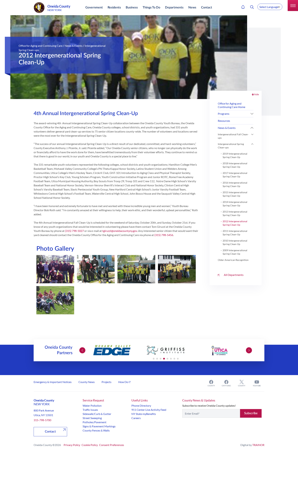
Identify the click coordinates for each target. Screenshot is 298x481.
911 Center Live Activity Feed (148, 409)
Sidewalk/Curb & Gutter (97, 413)
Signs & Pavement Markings (99, 426)
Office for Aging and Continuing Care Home (231, 105)
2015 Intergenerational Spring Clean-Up (235, 194)
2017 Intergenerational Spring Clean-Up (235, 174)
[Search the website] (252, 7)
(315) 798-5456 (163, 235)
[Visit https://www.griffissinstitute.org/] (166, 350)
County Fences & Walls (96, 430)
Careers (136, 418)
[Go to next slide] (249, 350)
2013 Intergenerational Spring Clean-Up (235, 213)
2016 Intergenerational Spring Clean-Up (235, 184)
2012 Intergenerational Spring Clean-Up (235, 223)
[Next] (252, 113)
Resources (224, 120)
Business (132, 7)
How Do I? (124, 382)
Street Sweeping (92, 418)
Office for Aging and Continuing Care (40, 45)
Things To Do (151, 7)
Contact (206, 7)
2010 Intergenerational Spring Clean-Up (235, 242)
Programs (223, 113)
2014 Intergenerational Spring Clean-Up (235, 203)
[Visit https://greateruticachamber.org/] (219, 350)
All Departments (233, 274)
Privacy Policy (72, 444)
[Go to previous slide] (82, 350)
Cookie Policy (90, 444)
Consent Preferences (111, 444)
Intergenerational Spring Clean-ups (231, 146)
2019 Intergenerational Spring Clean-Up (235, 155)
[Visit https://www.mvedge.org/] (112, 350)
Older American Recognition (233, 259)
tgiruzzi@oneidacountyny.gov (119, 230)
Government (94, 7)
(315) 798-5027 (74, 230)
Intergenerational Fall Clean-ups (233, 136)
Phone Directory (141, 405)
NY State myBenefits (143, 413)
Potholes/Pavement (94, 422)
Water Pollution (92, 405)
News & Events (73, 45)
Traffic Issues (90, 409)
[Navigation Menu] (293, 5)
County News (86, 382)
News (192, 7)
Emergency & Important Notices (53, 382)
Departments (174, 7)
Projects (106, 382)
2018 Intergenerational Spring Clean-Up (235, 165)
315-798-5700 (42, 420)
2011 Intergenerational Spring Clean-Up (235, 232)
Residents (114, 7)
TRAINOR (258, 444)
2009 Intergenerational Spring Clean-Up (235, 252)
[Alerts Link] (243, 7)
